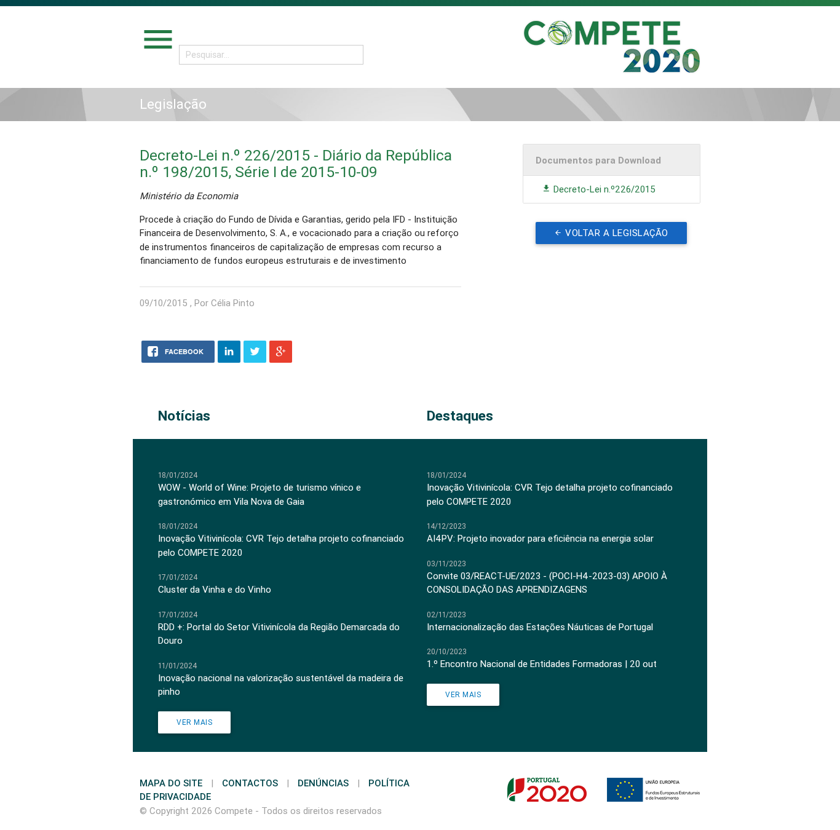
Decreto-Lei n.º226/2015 (603, 189)
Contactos (250, 783)
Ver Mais (194, 722)
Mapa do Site (171, 783)
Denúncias (323, 783)
